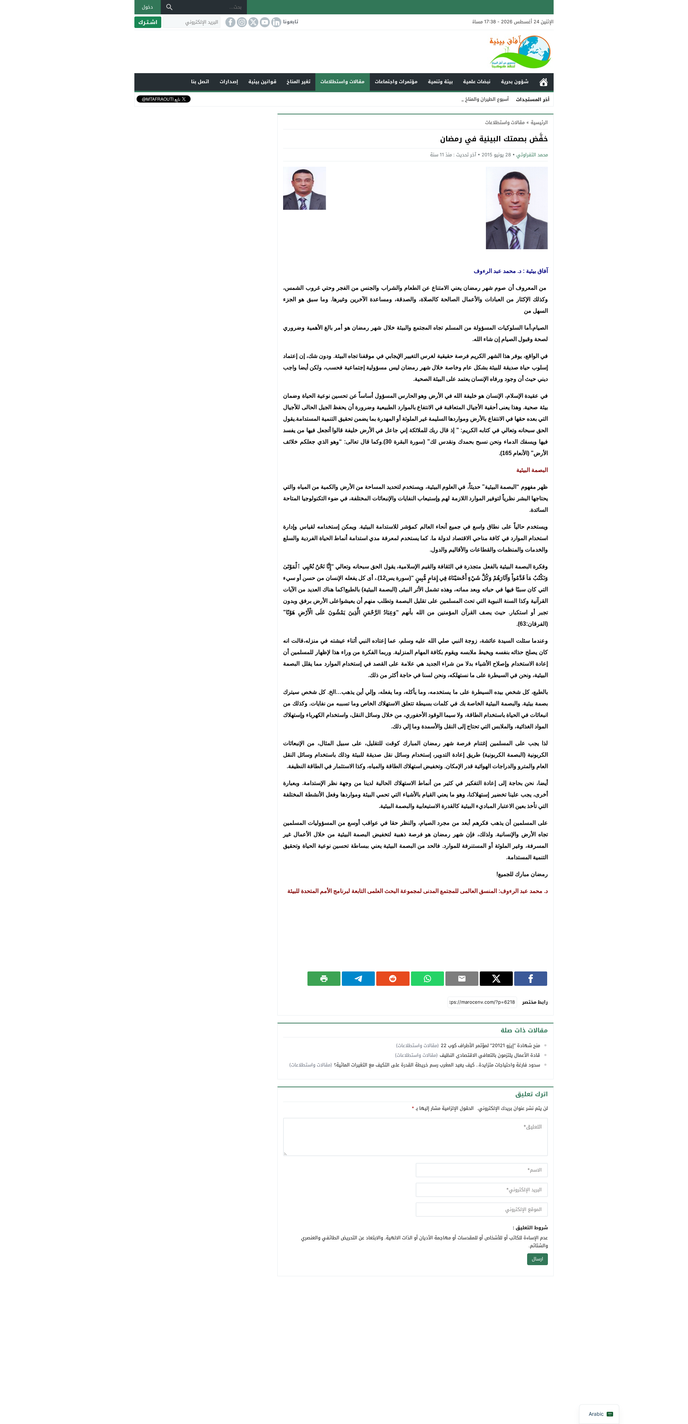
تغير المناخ (298, 81)
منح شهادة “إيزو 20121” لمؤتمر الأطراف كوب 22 (490, 1045)
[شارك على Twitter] (496, 978)
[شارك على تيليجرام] (358, 978)
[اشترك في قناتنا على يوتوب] (264, 22)
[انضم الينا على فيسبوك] (229, 22)
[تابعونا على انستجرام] (241, 22)
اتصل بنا (200, 81)
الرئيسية (544, 82)
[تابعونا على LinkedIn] (275, 22)
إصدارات (229, 81)
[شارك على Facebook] (530, 978)
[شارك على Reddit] (392, 978)
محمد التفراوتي (532, 154)
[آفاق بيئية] (344, 52)
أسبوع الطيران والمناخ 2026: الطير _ (472, 99)
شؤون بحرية (515, 81)
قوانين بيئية (262, 81)
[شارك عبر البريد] (462, 978)
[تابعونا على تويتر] (252, 22)
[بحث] (169, 7)
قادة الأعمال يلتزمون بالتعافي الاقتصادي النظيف (490, 1055)
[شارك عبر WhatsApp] (427, 978)
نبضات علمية (477, 81)
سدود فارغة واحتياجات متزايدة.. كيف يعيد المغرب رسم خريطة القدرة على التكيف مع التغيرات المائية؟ (437, 1064)
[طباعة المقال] (324, 978)
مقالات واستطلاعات (342, 81)
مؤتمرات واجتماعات (396, 81)
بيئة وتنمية (440, 81)
